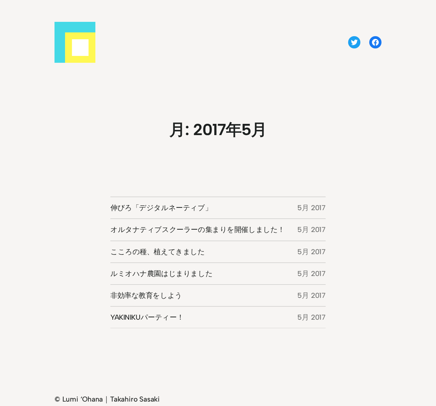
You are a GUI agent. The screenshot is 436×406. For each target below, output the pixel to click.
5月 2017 (311, 207)
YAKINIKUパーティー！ (147, 317)
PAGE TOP (420, 387)
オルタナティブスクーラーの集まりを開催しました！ (197, 229)
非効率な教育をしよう (146, 295)
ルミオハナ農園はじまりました (161, 273)
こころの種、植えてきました (157, 251)
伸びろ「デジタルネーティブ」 (161, 207)
